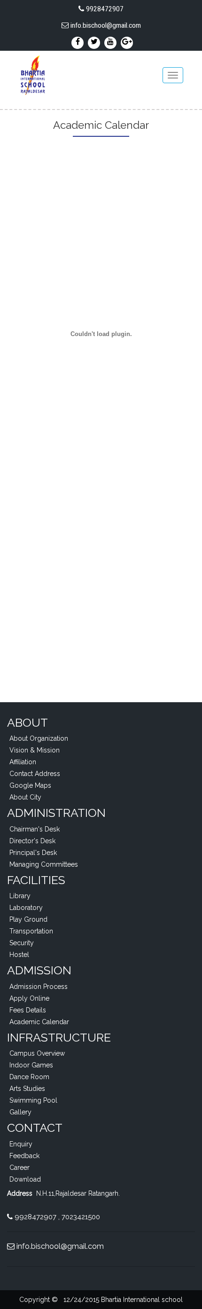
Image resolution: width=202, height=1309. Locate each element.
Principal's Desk (33, 852)
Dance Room (29, 1077)
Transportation (31, 931)
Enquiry (20, 1144)
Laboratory (26, 907)
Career (19, 1167)
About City (25, 797)
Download (25, 1179)
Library (20, 896)
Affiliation (22, 762)
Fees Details (27, 1010)
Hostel (19, 954)
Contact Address (34, 773)
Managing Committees (43, 864)
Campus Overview (37, 1053)
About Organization (38, 738)
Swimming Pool (33, 1100)
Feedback (24, 1156)
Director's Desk (32, 841)
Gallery (20, 1112)
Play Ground (28, 919)
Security (21, 943)
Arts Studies (27, 1088)
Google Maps (30, 785)
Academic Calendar (39, 1022)
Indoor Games (31, 1065)
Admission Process (38, 986)
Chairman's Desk (34, 829)
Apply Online (29, 998)
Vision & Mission (34, 750)
